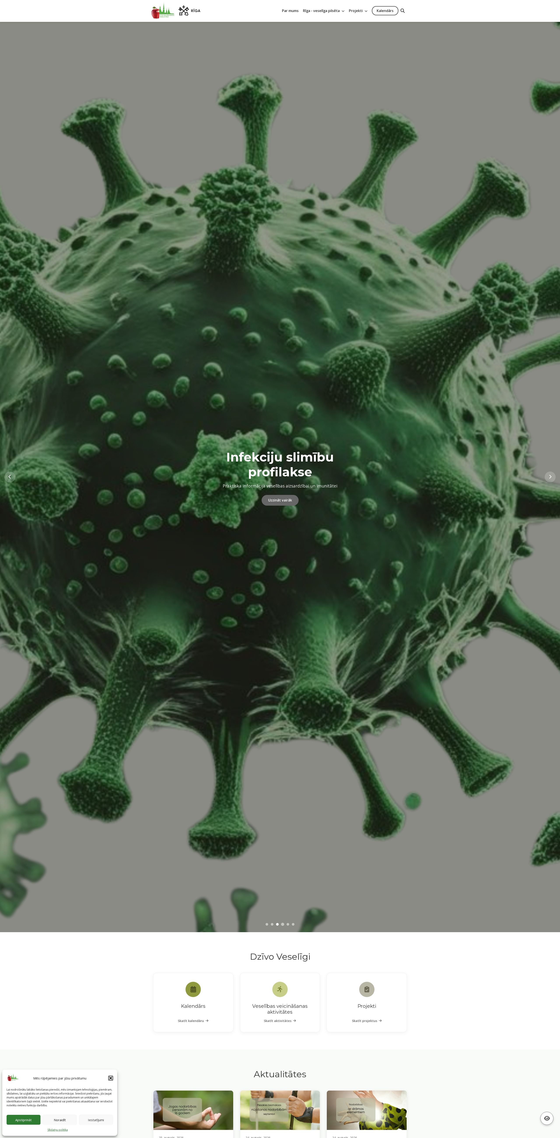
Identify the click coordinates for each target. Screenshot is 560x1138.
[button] (110, 1078)
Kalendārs (385, 10)
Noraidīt (60, 1120)
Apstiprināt (23, 1120)
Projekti (356, 10)
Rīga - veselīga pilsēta (322, 10)
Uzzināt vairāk (280, 499)
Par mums (290, 10)
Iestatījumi (96, 1120)
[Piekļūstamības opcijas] (546, 1118)
